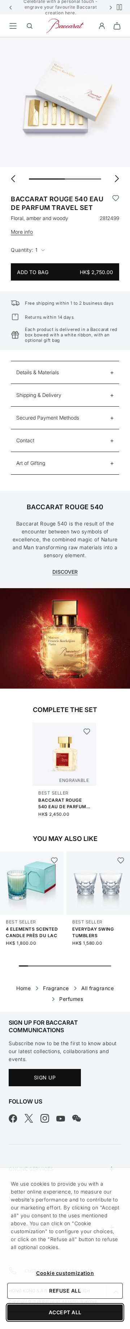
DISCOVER (65, 572)
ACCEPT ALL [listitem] (65, 1312)
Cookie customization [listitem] (65, 1273)
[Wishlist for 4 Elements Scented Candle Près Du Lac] (54, 860)
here (70, 12)
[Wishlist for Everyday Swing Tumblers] (120, 860)
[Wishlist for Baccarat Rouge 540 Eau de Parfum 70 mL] (86, 731)
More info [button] (22, 232)
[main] (65, 513)
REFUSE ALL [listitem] (65, 1291)
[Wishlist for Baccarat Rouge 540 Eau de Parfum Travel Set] (115, 203)
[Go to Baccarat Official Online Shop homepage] (65, 25)
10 (106, 966)
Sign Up (45, 1077)
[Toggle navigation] (13, 26)
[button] (10, 7)
